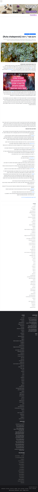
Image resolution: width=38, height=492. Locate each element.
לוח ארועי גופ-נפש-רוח (32, 244)
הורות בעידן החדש (21, 345)
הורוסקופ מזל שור (21, 477)
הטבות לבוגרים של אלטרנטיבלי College (29, 235)
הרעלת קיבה (31, 157)
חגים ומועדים (22, 348)
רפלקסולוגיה (33, 305)
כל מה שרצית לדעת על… (32, 243)
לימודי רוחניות (22, 365)
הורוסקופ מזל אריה (21, 462)
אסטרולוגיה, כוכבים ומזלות (31, 217)
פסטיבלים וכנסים (32, 284)
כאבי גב (32, 135)
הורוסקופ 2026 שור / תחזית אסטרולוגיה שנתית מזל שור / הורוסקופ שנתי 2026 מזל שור (31, 323)
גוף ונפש (34, 220)
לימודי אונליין (33, 247)
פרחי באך (22, 397)
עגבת (33, 191)
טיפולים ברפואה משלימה (32, 240)
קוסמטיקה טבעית (32, 290)
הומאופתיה (33, 226)
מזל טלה (34, 264)
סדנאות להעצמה (21, 394)
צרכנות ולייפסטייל (21, 400)
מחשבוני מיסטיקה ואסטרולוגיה (31, 276)
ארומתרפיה (33, 218)
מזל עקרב (34, 269)
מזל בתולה (22, 371)
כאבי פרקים (32, 143)
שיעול (33, 174)
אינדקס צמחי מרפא (32, 211)
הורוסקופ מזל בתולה (21, 464)
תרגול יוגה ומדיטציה (32, 307)
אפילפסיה (32, 189)
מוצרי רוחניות (22, 368)
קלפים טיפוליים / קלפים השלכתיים (30, 296)
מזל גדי (34, 261)
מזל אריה (34, 258)
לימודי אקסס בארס (32, 249)
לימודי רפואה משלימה (32, 255)
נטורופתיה (30, 488)
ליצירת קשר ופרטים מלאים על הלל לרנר (28, 197)
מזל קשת (34, 270)
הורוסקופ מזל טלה (21, 469)
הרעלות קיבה (10, 69)
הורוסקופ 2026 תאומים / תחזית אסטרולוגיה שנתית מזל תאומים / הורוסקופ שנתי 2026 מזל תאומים (32, 326)
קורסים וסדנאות (33, 293)
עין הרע (12, 91)
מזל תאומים (33, 273)
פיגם (30, 68)
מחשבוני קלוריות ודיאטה (32, 278)
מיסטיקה (23, 391)
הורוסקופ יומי (33, 232)
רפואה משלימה (33, 302)
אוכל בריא (33, 206)
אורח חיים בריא (22, 319)
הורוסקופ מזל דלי (22, 467)
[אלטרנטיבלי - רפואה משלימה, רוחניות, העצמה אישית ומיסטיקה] (32, 15)
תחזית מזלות (22, 482)
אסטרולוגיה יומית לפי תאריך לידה (19, 457)
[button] (1, 1)
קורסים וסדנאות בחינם (32, 295)
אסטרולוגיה (33, 215)
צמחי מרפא (33, 287)
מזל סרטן (34, 267)
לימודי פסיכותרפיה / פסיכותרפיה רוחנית (29, 252)
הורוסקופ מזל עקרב (21, 474)
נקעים (33, 149)
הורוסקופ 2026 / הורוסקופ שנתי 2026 (29, 229)
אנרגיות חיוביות (33, 214)
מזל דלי (23, 374)
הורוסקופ (23, 339)
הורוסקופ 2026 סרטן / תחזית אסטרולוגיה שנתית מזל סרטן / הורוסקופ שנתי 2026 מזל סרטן (32, 330)
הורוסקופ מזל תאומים (21, 479)
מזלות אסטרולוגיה (32, 275)
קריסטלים (33, 298)
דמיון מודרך (33, 223)
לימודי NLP (33, 246)
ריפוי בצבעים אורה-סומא (32, 301)
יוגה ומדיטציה (33, 241)
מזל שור (34, 272)
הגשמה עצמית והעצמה (32, 224)
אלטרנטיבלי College (32, 212)
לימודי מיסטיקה (33, 250)
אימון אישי (34, 209)
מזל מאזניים (33, 266)
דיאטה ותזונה (33, 221)
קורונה (34, 292)
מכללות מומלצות (33, 281)
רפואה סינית (33, 304)
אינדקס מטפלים (3, 488)
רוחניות (34, 299)
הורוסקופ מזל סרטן (21, 472)
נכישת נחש (32, 168)
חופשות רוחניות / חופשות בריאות (30, 238)
